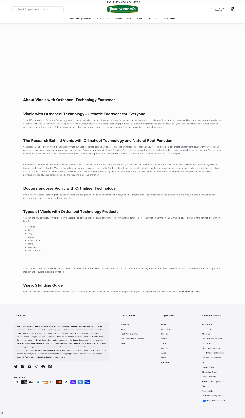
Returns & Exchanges (211, 357)
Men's (124, 329)
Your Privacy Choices (216, 400)
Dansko (164, 348)
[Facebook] (22, 366)
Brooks (164, 334)
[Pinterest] (43, 366)
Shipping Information (211, 348)
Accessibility (207, 391)
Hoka (164, 324)
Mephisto (165, 362)
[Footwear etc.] (122, 9)
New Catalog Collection (80, 19)
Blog (205, 362)
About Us (206, 334)
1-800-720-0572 (209, 324)
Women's (125, 324)
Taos (164, 343)
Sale (124, 343)
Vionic (164, 338)
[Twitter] (16, 366)
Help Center (169, 19)
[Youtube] (29, 366)
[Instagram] (36, 366)
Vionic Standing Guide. (189, 291)
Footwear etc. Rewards (212, 338)
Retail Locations (209, 376)
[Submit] (15, 9)
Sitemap (205, 386)
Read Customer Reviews (213, 353)
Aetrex (164, 353)
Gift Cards (206, 343)
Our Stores (152, 19)
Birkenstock (166, 329)
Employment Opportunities (214, 381)
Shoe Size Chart (209, 372)
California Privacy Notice (213, 395)
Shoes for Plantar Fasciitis (132, 338)
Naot (164, 357)
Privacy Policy (208, 367)
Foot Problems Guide (130, 334)
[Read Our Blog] (50, 366)
